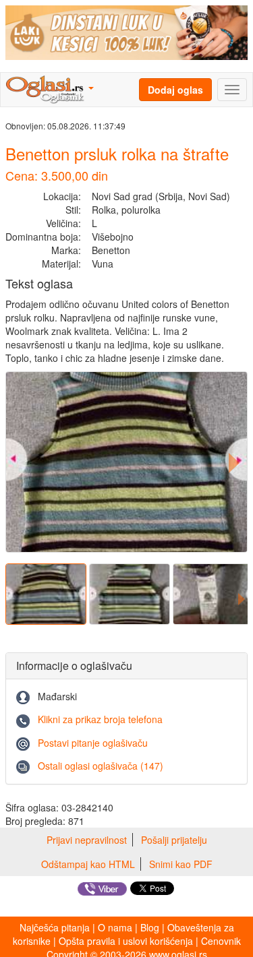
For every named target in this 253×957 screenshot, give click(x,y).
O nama (115, 927)
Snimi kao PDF (181, 864)
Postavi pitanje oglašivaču (93, 742)
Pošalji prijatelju (174, 839)
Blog (149, 927)
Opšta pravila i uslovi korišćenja (126, 941)
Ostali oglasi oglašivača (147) (100, 765)
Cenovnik (221, 941)
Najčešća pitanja (55, 927)
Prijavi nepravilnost (87, 839)
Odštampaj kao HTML (88, 864)
